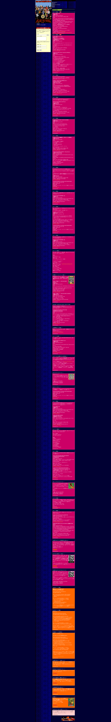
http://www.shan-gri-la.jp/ (56, 50)
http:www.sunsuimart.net (61, 31)
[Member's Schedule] (64, 4)
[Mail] (64, 7)
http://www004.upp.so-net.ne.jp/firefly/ (58, 656)
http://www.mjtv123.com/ (56, 507)
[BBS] (64, 6)
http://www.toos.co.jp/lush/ (56, 291)
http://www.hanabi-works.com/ (57, 352)
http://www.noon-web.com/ (57, 131)
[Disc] (64, 3)
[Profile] (64, 3)
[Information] (64, 2)
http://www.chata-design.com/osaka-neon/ (58, 33)
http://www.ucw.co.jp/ (56, 187)
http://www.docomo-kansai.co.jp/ (68, 361)
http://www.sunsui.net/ (56, 71)
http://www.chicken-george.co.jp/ (57, 93)
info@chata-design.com (68, 32)
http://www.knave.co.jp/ (56, 202)
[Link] (64, 5)
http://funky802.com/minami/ (57, 466)
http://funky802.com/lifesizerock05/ (58, 521)
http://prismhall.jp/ (55, 477)
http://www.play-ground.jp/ (56, 536)
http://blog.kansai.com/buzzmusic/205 (67, 263)
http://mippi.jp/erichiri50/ (56, 323)
